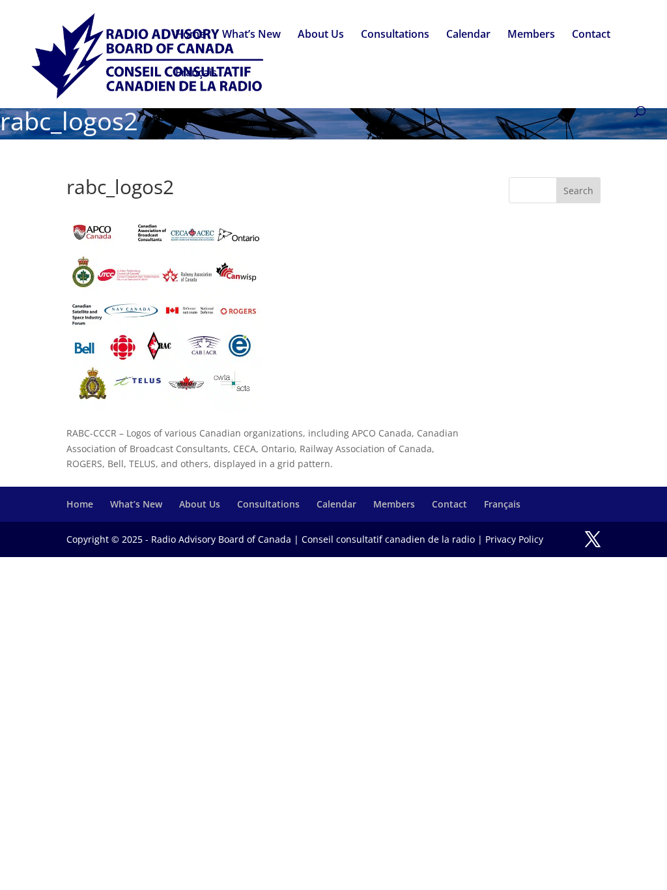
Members (531, 35)
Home (190, 35)
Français (196, 73)
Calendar (468, 35)
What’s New (251, 35)
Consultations (395, 35)
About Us (321, 35)
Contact (591, 35)
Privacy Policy (514, 539)
